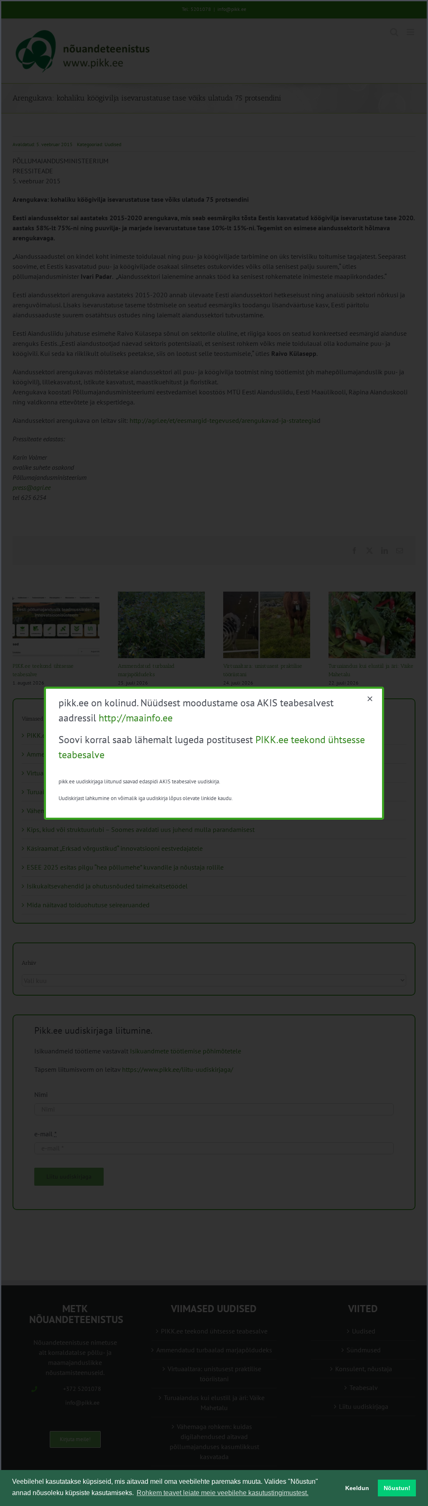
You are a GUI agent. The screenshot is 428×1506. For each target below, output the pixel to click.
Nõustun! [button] (397, 1488)
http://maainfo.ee (136, 717)
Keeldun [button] (357, 1488)
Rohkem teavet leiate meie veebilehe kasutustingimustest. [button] (222, 1492)
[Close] (370, 699)
